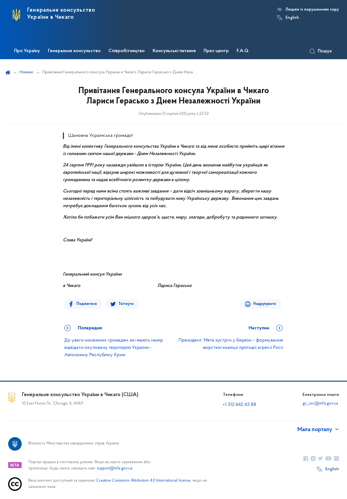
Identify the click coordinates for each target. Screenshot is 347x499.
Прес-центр (216, 51)
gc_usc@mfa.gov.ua (320, 403)
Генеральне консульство (74, 51)
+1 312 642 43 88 (239, 404)
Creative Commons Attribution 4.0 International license (143, 481)
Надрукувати (264, 304)
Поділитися (86, 304)
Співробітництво (126, 51)
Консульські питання (174, 51)
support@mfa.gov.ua (114, 468)
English (292, 17)
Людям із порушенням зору (312, 9)
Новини (26, 72)
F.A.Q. (243, 51)
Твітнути (126, 304)
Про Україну (27, 51)
